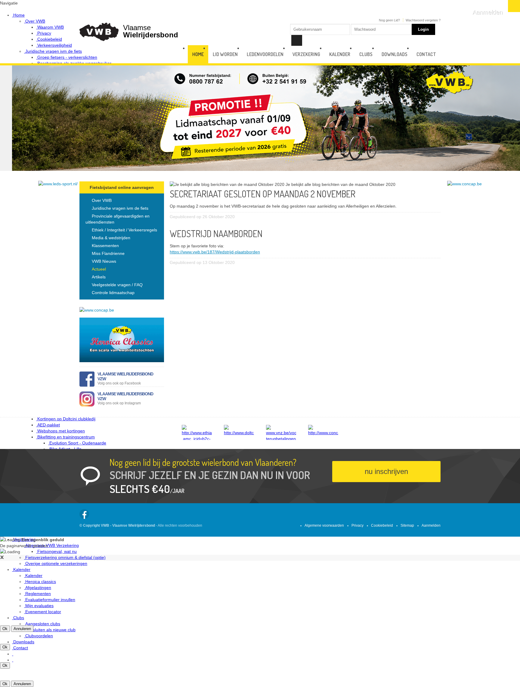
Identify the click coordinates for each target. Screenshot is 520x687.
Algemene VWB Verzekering (52, 545)
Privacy (357, 525)
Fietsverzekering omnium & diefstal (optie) (65, 557)
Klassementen (105, 245)
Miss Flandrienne (108, 253)
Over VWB (102, 200)
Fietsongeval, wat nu (57, 551)
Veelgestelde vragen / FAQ (117, 284)
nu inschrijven (386, 471)
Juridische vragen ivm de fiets (120, 208)
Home (198, 54)
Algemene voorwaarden (324, 525)
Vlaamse (150, 31)
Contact (20, 647)
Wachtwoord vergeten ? (423, 20)
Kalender (339, 54)
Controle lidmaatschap (113, 292)
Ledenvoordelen (265, 54)
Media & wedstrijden (111, 237)
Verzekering (306, 54)
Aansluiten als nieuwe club (50, 629)
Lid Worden (225, 54)
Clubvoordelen (39, 635)
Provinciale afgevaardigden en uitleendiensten (117, 219)
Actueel (99, 269)
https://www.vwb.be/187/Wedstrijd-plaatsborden (215, 251)
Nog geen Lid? (389, 20)
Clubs (18, 617)
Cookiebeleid (382, 525)
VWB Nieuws (104, 261)
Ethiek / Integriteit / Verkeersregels (124, 229)
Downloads (23, 641)
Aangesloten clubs (42, 623)
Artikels (99, 276)
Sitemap (407, 525)
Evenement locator (43, 611)
